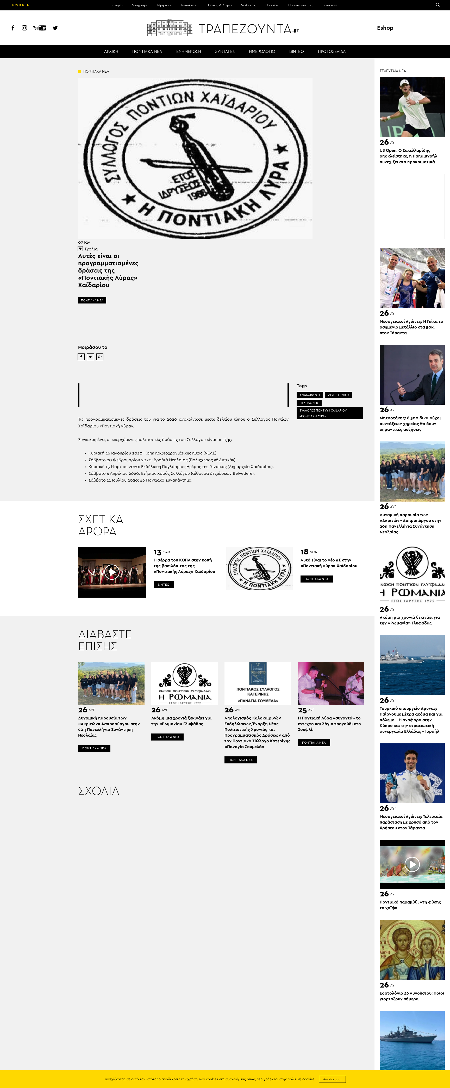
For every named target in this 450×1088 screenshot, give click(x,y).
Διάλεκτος (249, 5)
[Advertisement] (183, 395)
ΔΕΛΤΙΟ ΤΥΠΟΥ (338, 394)
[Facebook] (13, 28)
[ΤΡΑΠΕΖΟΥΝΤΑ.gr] (225, 27)
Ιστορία (117, 5)
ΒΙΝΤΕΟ (296, 52)
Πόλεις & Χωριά (220, 5)
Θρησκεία (164, 5)
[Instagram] (24, 28)
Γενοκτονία (330, 5)
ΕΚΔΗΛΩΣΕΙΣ (309, 402)
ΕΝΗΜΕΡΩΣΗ (188, 52)
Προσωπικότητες (301, 5)
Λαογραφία (140, 5)
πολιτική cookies (301, 1079)
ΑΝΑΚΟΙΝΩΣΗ (309, 394)
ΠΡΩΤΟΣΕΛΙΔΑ (332, 52)
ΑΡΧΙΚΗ (111, 52)
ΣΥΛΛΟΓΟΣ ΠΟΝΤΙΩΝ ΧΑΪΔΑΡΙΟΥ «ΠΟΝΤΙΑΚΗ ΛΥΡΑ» (323, 413)
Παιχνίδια (272, 5)
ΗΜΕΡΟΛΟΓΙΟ (262, 52)
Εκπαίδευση (190, 5)
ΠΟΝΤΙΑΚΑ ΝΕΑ (147, 52)
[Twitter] (55, 28)
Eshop (385, 28)
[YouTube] (39, 28)
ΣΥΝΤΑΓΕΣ (225, 52)
